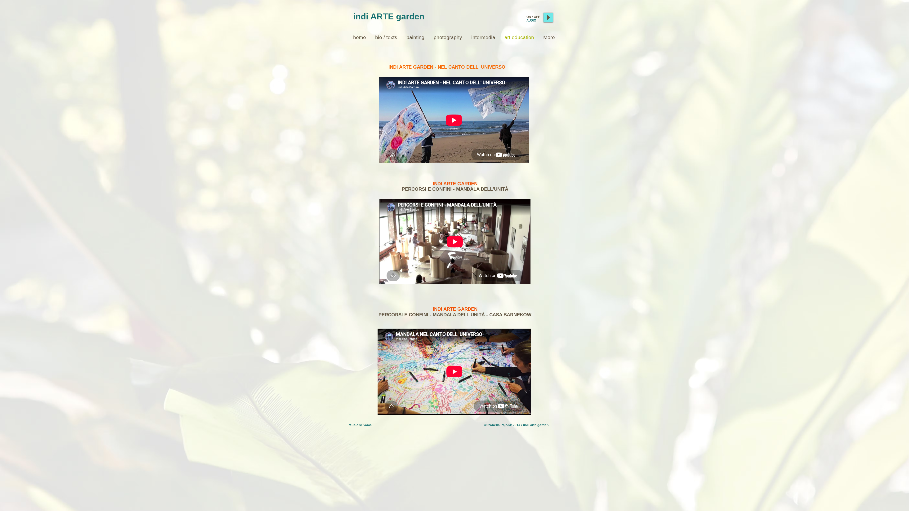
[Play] (548, 17)
